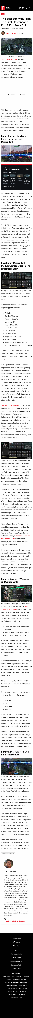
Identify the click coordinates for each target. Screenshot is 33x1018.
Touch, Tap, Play (12, 991)
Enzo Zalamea (11, 33)
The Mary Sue (22, 988)
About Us (16, 950)
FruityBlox (22, 991)
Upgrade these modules (10, 405)
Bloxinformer (12, 994)
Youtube (17, 946)
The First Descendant (9, 59)
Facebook (17, 938)
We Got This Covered (12, 982)
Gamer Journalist (12, 985)
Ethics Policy (16, 957)
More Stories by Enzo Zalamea (14, 921)
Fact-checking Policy (16, 961)
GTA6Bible (21, 994)
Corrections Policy (16, 954)
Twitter (17, 942)
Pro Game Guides (8, 976)
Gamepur (27, 976)
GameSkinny (23, 985)
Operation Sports (11, 988)
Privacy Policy (16, 968)
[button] (30, 8)
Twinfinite (19, 976)
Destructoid (24, 982)
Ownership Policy (16, 965)
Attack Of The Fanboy (13, 979)
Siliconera (24, 979)
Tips (3, 14)
